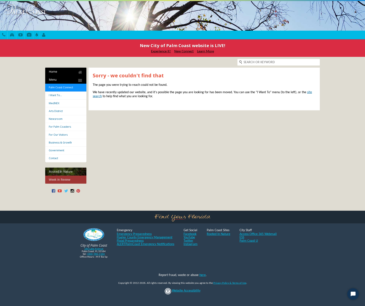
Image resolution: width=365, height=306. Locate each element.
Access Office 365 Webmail (258, 234)
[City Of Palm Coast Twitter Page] (66, 192)
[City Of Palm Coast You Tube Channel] (60, 192)
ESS (242, 237)
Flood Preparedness (130, 241)
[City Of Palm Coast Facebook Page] (53, 192)
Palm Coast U (249, 241)
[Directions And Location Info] (12, 35)
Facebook (190, 234)
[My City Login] (43, 35)
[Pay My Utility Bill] (36, 35)
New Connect (184, 51)
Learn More (205, 51)
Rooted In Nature (61, 171)
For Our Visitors (58, 135)
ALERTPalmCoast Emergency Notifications (145, 244)
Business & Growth (60, 142)
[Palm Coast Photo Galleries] (29, 35)
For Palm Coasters (60, 126)
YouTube (189, 237)
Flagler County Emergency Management (144, 237)
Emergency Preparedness (134, 234)
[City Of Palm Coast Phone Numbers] (4, 35)
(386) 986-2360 (96, 254)
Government (56, 150)
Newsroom (56, 119)
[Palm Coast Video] (20, 35)
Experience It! (161, 51)
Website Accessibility (186, 290)
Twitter (188, 241)
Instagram (190, 244)
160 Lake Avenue (93, 248)
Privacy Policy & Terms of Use (229, 283)
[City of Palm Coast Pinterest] (78, 192)
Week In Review (59, 180)
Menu (53, 80)
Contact (53, 158)
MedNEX (54, 103)
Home (53, 72)
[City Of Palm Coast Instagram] (72, 192)
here (202, 275)
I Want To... (55, 95)
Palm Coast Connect (61, 87)
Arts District (56, 111)
